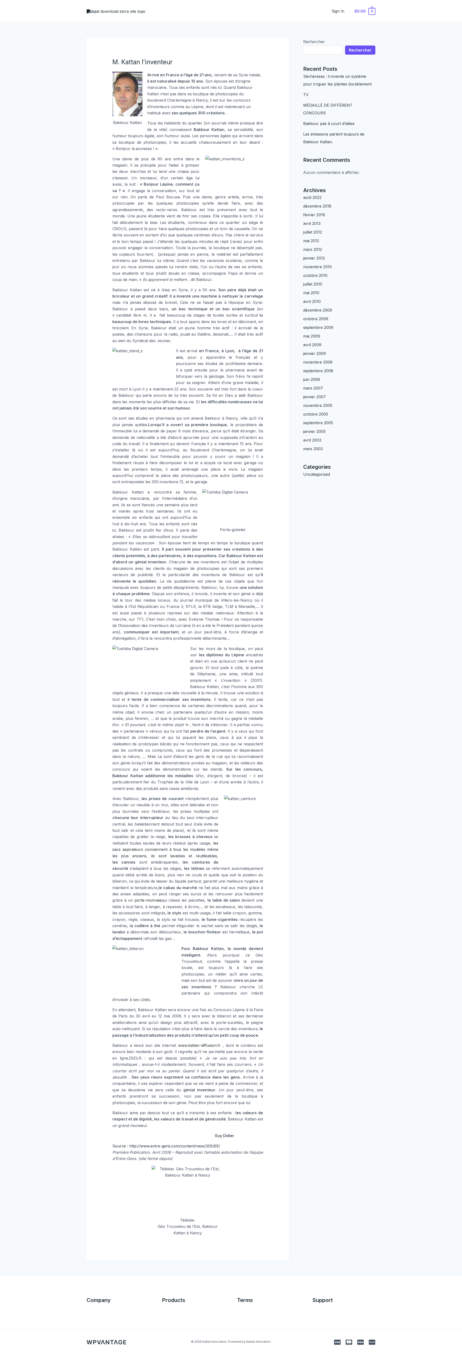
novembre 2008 (318, 362)
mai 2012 (311, 240)
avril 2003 (312, 440)
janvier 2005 (314, 431)
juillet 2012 (312, 232)
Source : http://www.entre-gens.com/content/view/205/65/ (166, 1146)
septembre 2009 (318, 327)
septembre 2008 (318, 370)
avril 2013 (312, 223)
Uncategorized (316, 474)
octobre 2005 (315, 414)
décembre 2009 (317, 310)
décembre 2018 (317, 206)
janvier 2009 (314, 353)
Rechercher (314, 41)
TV (305, 94)
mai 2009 (311, 336)
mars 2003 (313, 448)
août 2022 (312, 197)
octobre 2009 (315, 318)
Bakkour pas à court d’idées (328, 123)
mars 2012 (312, 249)
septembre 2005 (318, 422)
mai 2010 (311, 292)
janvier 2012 (314, 258)
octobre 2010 (315, 275)
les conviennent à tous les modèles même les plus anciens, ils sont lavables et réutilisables (165, 849)
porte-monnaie (148, 900)
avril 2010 (312, 301)
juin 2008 (311, 379)
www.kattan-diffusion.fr (199, 1045)
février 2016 (314, 214)
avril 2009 (312, 344)
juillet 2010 (312, 284)
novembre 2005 (317, 405)
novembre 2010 (317, 266)
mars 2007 (313, 388)
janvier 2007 (314, 396)
